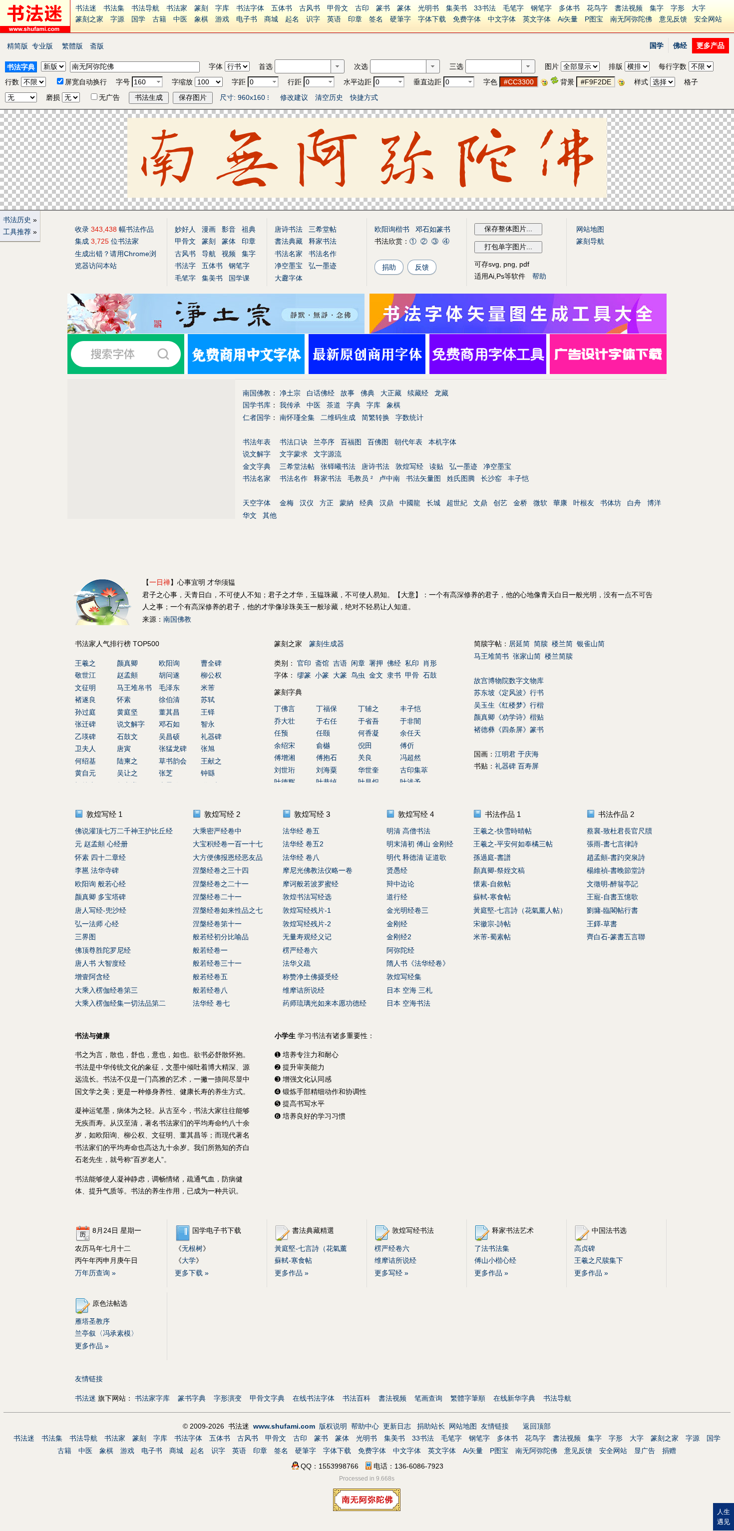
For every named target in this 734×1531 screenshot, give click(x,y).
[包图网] (367, 372)
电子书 (246, 19)
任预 (281, 733)
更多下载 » (192, 1273)
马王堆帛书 (134, 688)
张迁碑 (85, 724)
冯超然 (410, 758)
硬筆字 (400, 19)
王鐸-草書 (602, 924)
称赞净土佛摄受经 (311, 977)
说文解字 (257, 454)
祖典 (249, 229)
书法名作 (323, 254)
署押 (376, 663)
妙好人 (185, 229)
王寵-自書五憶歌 (612, 897)
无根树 (192, 1248)
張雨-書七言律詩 (612, 844)
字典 (354, 405)
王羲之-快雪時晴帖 (502, 831)
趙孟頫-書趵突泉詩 (616, 857)
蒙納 (347, 503)
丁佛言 (284, 709)
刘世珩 (284, 770)
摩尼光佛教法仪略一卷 (318, 870)
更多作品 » (292, 1273)
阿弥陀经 (400, 950)
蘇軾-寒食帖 (492, 897)
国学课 (239, 278)
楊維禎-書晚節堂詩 (616, 870)
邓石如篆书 (432, 229)
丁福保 (326, 709)
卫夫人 (85, 749)
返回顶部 (537, 1426)
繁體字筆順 (467, 1398)
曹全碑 (211, 663)
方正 (327, 503)
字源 (117, 19)
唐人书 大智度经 (100, 963)
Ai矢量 (568, 19)
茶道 (334, 405)
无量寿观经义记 (307, 937)
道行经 (396, 897)
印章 (355, 19)
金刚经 (396, 924)
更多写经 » (391, 1273)
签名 (376, 19)
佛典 (367, 393)
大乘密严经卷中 (217, 831)
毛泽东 (169, 688)
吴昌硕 (169, 737)
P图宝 (594, 19)
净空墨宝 (289, 266)
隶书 (394, 675)
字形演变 (228, 1398)
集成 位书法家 (107, 241)
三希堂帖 (323, 229)
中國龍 (409, 503)
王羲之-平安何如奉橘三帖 (513, 844)
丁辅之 (368, 709)
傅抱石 (326, 758)
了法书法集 (491, 1248)
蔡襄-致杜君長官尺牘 (619, 831)
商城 (271, 19)
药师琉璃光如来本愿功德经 (325, 1003)
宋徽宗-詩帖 (492, 924)
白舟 (634, 503)
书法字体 (250, 8)
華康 (560, 503)
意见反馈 (673, 19)
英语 (334, 19)
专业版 (42, 46)
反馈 (422, 267)
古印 (362, 8)
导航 (209, 254)
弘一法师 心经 (97, 924)
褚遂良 (85, 700)
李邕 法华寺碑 (97, 870)
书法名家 (289, 254)
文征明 (85, 688)
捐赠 (669, 1451)
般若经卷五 (210, 977)
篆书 (383, 8)
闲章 (358, 663)
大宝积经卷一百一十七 (228, 844)
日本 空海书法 (408, 1003)
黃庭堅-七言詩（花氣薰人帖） (520, 910)
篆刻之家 (89, 19)
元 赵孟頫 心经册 (101, 844)
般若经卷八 (210, 990)
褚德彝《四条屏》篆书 (509, 730)
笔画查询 (428, 1398)
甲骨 (412, 675)
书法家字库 (152, 1398)
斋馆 (322, 663)
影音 (229, 229)
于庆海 (528, 754)
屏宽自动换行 (86, 82)
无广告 (109, 97)
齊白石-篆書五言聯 (616, 937)
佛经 (394, 663)
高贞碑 (584, 1248)
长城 (433, 503)
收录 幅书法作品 (114, 229)
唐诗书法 (289, 229)
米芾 (208, 688)
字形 (678, 8)
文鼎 (480, 503)
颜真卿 (127, 663)
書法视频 (629, 8)
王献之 (211, 761)
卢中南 (389, 478)
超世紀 (456, 503)
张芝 (166, 773)
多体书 (569, 8)
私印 (412, 663)
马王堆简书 (491, 656)
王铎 (208, 712)
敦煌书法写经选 (307, 897)
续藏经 (417, 393)
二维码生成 (338, 417)
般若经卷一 (210, 950)
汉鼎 (386, 503)
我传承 (290, 405)
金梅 (287, 503)
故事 (348, 393)
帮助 (539, 276)
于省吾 (368, 721)
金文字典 (257, 466)
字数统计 (409, 417)
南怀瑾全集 (297, 417)
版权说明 (333, 1426)
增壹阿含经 (92, 977)
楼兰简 (562, 644)
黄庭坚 (127, 712)
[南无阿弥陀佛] (216, 331)
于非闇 (410, 721)
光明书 (428, 8)
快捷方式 (364, 97)
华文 (250, 515)
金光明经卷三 (407, 910)
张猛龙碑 (173, 749)
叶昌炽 (368, 782)
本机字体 (442, 442)
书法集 (113, 8)
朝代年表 (408, 442)
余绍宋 (284, 746)
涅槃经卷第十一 (217, 924)
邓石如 (169, 724)
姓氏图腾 (461, 478)
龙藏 (441, 393)
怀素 (124, 700)
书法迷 (85, 8)
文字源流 (328, 454)
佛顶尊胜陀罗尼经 (103, 950)
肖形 (430, 663)
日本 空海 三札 (409, 990)
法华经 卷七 (211, 1003)
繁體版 (72, 46)
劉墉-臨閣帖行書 (612, 910)
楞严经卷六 (300, 950)
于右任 (326, 721)
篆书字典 (192, 1398)
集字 (657, 8)
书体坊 (610, 503)
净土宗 (290, 393)
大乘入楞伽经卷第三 (106, 990)
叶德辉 (284, 782)
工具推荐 (17, 232)
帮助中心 (365, 1426)
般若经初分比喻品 (221, 937)
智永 (208, 724)
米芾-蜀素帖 (492, 937)
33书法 (485, 8)
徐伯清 (169, 700)
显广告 (644, 1451)
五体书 (281, 8)
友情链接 (89, 1379)
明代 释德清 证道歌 (416, 857)
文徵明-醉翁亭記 (612, 884)
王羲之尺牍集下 (598, 1260)
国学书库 (257, 405)
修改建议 (294, 97)
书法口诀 (294, 442)
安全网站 (708, 19)
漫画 (209, 229)
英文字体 (537, 19)
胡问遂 (169, 675)
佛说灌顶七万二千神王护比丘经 (124, 831)
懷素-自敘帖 (492, 884)
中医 (180, 19)
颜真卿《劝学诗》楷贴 (509, 717)
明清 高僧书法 (408, 831)
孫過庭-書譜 (492, 857)
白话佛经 (321, 393)
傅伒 (407, 746)
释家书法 (323, 241)
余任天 (410, 733)
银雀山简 (591, 644)
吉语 (340, 663)
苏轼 (208, 700)
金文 (376, 675)
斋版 (97, 46)
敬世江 (85, 675)
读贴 (436, 466)
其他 (270, 515)
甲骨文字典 (267, 1398)
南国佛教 (257, 393)
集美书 (456, 8)
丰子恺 (518, 478)
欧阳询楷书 (391, 229)
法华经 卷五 (301, 831)
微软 (540, 503)
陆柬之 (127, 761)
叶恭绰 (326, 782)
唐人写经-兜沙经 (100, 910)
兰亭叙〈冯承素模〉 (106, 1333)
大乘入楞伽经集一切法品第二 (120, 1003)
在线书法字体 (314, 1398)
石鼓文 (127, 737)
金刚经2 (398, 937)
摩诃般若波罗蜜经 (311, 884)
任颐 (323, 733)
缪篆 (304, 675)
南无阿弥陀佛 (631, 19)
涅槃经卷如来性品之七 (228, 910)
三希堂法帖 (297, 466)
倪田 (365, 746)
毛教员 (358, 478)
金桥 (520, 503)
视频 (229, 254)
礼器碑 (211, 737)
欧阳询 (169, 663)
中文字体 (502, 19)
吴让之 (127, 773)
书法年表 (257, 442)
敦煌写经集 (403, 977)
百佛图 (377, 442)
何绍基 (85, 761)
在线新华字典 (514, 1398)
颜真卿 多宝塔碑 (100, 897)
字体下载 (432, 19)
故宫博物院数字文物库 (509, 681)
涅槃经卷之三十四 (221, 870)
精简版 (17, 46)
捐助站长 (431, 1426)
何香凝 (368, 733)
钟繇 (208, 773)
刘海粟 (326, 770)
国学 (138, 19)
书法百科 (356, 1398)
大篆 (340, 675)
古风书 (309, 8)
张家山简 (527, 656)
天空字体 (257, 503)
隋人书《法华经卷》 (417, 963)
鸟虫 (358, 675)
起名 (292, 19)
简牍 (541, 644)
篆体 (404, 8)
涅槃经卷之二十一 (221, 884)
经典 (366, 503)
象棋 (201, 19)
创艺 (500, 503)
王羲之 (85, 663)
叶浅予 (410, 782)
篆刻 (201, 8)
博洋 (654, 503)
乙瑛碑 (85, 737)
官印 (304, 663)
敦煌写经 (409, 466)
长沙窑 (491, 478)
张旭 (208, 749)
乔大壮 (284, 721)
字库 (222, 8)
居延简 (519, 644)
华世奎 (368, 770)
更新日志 (397, 1426)
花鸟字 (597, 8)
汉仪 (307, 503)
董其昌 (169, 712)
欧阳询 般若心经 (100, 884)
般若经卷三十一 (217, 963)
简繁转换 (375, 417)
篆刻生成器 (326, 644)
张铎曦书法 (338, 466)
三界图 (85, 937)
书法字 (185, 266)
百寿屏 (528, 766)
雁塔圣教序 (92, 1321)
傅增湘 (284, 758)
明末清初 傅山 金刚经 (419, 844)
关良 (365, 758)
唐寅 (124, 749)
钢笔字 (541, 8)
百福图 (351, 442)
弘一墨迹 (323, 266)
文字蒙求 (294, 454)
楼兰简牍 (559, 656)
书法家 (176, 8)
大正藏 (390, 393)
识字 (313, 19)
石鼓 (430, 675)
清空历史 (329, 97)
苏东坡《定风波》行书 (509, 693)
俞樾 (323, 746)
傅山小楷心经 (495, 1260)
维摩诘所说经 (304, 990)
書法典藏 (289, 241)
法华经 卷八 (301, 857)
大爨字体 (289, 278)
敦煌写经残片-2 (307, 924)
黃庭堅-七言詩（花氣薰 (311, 1248)
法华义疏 (297, 963)
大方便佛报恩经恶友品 (228, 857)
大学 (189, 1260)
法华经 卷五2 (303, 844)
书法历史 (17, 220)
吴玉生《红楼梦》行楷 (509, 705)
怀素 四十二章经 (100, 857)
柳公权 (211, 675)
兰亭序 (324, 442)
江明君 (505, 754)
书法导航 (145, 8)
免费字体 (467, 19)
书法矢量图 (423, 478)
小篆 (322, 675)
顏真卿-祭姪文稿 (499, 870)
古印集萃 (414, 770)
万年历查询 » (95, 1273)
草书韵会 (173, 761)
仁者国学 (257, 417)
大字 (699, 8)
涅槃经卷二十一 (217, 897)
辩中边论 (400, 884)
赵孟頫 (127, 675)
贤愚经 (396, 870)
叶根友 (583, 503)
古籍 (159, 19)
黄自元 (85, 773)
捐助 (389, 267)
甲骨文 (337, 8)
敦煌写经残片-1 (307, 910)
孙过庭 (85, 712)
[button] (338, 66)
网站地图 (590, 229)
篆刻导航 (590, 241)
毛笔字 (513, 8)
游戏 (222, 19)
